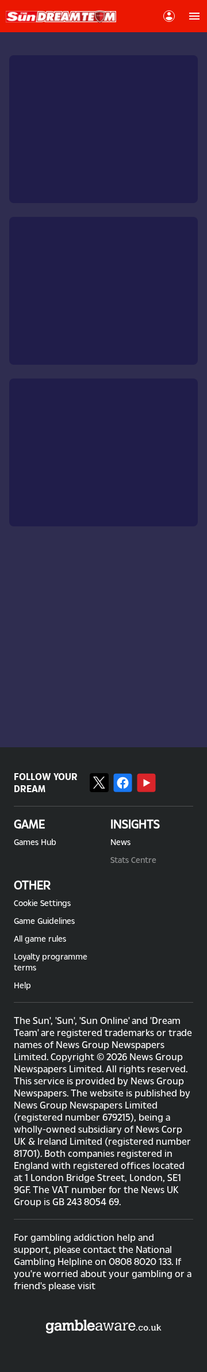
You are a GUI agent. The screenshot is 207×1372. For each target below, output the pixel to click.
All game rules (40, 938)
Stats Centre (133, 859)
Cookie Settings (42, 902)
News (120, 841)
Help (22, 985)
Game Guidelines (44, 920)
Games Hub (35, 841)
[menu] (194, 16)
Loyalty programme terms (50, 962)
